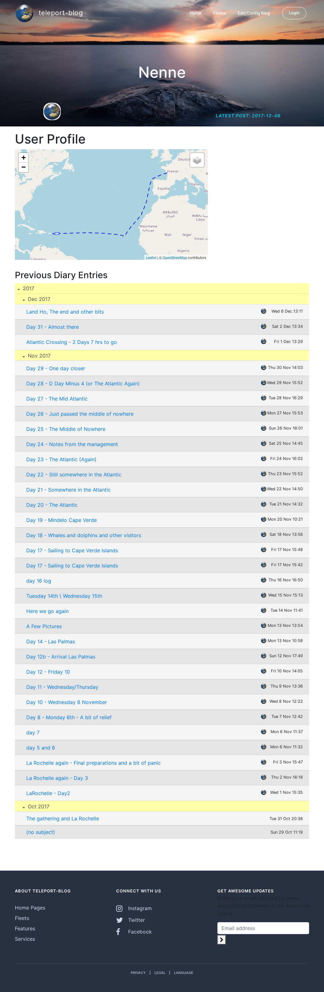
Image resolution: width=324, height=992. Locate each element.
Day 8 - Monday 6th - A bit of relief (69, 717)
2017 (27, 288)
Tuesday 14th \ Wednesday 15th (64, 596)
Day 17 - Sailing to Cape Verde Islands (72, 550)
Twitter (136, 920)
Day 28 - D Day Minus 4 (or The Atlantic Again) (83, 383)
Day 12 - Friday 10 (48, 672)
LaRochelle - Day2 (48, 793)
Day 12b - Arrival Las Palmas (60, 656)
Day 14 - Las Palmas (50, 641)
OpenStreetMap (175, 257)
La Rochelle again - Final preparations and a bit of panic (93, 763)
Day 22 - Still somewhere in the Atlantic (74, 474)
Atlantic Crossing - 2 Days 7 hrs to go (71, 342)
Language (183, 973)
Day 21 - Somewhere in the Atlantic (68, 490)
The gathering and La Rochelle (62, 818)
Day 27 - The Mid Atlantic (57, 398)
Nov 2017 (38, 355)
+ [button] (24, 158)
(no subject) (40, 832)
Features (25, 928)
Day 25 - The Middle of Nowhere (65, 429)
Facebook (139, 931)
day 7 (33, 732)
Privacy (138, 973)
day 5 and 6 (40, 747)
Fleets (219, 12)
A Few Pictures (44, 626)
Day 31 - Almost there (52, 327)
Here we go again (47, 611)
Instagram (139, 908)
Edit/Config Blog (254, 12)
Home (195, 12)
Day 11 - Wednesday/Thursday (62, 687)
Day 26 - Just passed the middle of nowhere (80, 414)
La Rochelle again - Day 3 (57, 778)
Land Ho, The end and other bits (65, 312)
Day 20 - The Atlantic (52, 505)
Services (25, 939)
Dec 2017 (38, 299)
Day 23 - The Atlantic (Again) (61, 459)
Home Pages (30, 907)
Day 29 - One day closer (55, 368)
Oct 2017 (37, 806)
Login (294, 12)
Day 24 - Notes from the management (72, 444)
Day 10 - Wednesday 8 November (66, 702)
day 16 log (38, 581)
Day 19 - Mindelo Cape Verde (61, 520)
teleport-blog (59, 12)
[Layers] (197, 160)
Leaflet (151, 257)
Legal (159, 973)
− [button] (24, 167)
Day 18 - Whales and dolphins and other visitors (83, 535)
